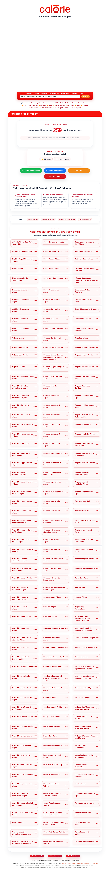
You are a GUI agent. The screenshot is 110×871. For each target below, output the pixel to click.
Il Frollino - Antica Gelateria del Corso (85, 270)
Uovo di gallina (36, 103)
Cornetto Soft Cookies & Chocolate (52, 521)
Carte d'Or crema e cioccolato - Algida (19, 473)
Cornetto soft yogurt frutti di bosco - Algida (54, 589)
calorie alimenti (33, 219)
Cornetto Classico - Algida (53, 328)
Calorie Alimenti (37, 856)
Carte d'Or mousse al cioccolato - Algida (20, 589)
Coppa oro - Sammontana (53, 278)
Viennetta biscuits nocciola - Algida (85, 795)
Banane (67, 108)
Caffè (62, 103)
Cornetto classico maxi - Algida (52, 339)
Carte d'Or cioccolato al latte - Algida (21, 454)
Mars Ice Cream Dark (82, 501)
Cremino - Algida (49, 607)
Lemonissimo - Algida (83, 319)
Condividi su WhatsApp (31, 170)
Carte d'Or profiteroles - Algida (21, 648)
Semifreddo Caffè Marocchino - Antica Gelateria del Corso (82, 618)
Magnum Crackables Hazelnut (82, 387)
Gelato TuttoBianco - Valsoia (54, 832)
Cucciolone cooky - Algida (53, 666)
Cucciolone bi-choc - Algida (53, 647)
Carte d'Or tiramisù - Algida (22, 717)
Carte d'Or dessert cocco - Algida (22, 512)
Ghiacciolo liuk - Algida (83, 251)
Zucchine (71, 105)
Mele (57, 103)
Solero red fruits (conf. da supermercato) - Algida (84, 668)
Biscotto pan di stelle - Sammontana (20, 279)
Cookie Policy (88, 863)
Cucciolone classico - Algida (54, 657)
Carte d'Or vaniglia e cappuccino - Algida (20, 795)
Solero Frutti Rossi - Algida (85, 647)
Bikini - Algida (17, 268)
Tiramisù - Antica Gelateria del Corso (84, 775)
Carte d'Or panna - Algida (21, 616)
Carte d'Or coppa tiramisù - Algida (22, 464)
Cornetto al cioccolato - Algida (52, 310)
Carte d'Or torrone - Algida (22, 736)
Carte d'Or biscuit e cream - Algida (22, 425)
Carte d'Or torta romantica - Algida (22, 775)
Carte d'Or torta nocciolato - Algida (22, 766)
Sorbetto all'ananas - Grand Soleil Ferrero (85, 737)
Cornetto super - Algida (52, 597)
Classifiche (74, 93)
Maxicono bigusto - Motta (84, 559)
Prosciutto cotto (33, 105)
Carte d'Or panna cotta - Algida (21, 629)
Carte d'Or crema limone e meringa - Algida (22, 493)
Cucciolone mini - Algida (52, 707)
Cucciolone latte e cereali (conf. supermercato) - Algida (52, 678)
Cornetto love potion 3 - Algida (52, 416)
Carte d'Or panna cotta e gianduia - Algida (21, 639)
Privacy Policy (79, 863)
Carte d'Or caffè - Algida (21, 443)
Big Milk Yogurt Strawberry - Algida (22, 260)
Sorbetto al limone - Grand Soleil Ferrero (84, 718)
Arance (74, 103)
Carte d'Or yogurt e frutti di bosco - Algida (22, 804)
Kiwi (24, 105)
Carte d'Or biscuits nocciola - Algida (22, 435)
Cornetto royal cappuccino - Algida (53, 493)
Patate (50, 105)
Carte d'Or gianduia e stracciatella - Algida (20, 560)
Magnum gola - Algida (83, 424)
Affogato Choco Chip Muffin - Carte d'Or (22, 243)
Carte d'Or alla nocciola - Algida (21, 416)
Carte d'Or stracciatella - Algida (21, 677)
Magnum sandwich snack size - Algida (84, 445)
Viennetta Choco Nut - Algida (83, 823)
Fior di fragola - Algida (51, 726)
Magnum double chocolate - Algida (85, 406)
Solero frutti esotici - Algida (85, 638)
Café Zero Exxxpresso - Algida (21, 310)
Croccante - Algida (50, 616)
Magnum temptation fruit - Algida (84, 493)
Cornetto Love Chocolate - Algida (53, 377)
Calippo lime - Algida (20, 355)
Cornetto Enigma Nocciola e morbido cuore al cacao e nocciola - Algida (53, 357)
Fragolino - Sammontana (52, 745)
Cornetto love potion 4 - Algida (52, 425)
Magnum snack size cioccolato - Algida (82, 473)
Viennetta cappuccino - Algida (83, 814)
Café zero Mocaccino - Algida (20, 320)
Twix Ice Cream (80, 784)
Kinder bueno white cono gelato (84, 301)
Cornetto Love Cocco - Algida (51, 387)
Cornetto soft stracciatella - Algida (53, 560)
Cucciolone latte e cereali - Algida (53, 689)
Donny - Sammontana (51, 717)
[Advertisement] (55, 36)
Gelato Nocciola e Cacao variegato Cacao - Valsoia (52, 814)
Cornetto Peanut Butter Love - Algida (52, 473)
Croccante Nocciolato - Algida (52, 639)
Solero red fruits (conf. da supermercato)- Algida (84, 677)
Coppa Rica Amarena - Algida (51, 291)
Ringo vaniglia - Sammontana (80, 608)
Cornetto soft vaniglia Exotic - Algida (51, 579)
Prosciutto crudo (83, 103)
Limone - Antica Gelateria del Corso (84, 329)
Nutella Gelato (80, 587)
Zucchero (43, 105)
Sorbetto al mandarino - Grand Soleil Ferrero (83, 727)
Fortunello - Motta (50, 736)
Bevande (36, 93)
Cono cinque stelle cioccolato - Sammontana (21, 833)
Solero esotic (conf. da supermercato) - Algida (83, 629)
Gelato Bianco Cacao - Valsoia (51, 785)
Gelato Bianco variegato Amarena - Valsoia (52, 795)
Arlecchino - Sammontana (22, 251)
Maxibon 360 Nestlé (82, 511)
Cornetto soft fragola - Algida (51, 541)
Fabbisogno (65, 93)
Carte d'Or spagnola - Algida (23, 666)
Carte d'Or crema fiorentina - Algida (22, 483)
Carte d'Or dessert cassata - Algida (22, 502)
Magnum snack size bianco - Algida (85, 464)
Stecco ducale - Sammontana (80, 747)
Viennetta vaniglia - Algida (84, 841)
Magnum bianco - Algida (84, 355)
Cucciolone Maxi (49, 697)
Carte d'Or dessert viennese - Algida (22, 550)
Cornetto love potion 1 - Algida (52, 397)
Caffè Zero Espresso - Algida (20, 329)
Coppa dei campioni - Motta (53, 242)
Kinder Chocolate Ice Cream (85, 309)
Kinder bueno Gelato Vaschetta (82, 291)
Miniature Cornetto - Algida (85, 568)
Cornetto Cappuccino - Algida (51, 320)
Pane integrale (58, 108)
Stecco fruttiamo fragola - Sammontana (84, 756)
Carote (78, 105)
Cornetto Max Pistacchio (52, 453)
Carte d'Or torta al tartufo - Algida (22, 747)
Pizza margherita (46, 108)
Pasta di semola (48, 103)
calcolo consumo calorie (67, 219)
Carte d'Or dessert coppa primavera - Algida (21, 521)
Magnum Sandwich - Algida (85, 347)
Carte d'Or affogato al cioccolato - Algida (20, 387)
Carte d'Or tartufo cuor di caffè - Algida (21, 708)
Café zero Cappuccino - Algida (21, 301)
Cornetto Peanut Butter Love (52, 464)
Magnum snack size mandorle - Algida (82, 483)
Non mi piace (62, 159)
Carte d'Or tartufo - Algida (22, 688)
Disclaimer (95, 863)
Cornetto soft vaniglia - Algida (52, 569)
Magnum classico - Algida (84, 367)
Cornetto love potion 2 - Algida (52, 406)
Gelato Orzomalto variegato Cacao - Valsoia (53, 823)
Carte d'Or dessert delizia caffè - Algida (21, 531)
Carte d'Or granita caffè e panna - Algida (21, 569)
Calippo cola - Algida (20, 347)
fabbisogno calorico (48, 219)
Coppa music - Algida (51, 268)
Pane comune (34, 108)
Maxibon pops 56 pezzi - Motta (84, 531)
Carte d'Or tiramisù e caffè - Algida (22, 727)
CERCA (85, 96)
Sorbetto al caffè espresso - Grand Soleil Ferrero (85, 708)
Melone (67, 103)
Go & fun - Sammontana (84, 259)
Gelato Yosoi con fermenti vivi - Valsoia (84, 243)
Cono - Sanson (17, 822)
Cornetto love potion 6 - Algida (52, 445)
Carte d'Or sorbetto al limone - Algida (20, 658)
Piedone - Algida (81, 597)
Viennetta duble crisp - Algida (83, 833)
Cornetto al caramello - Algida (51, 301)
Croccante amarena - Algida (53, 628)
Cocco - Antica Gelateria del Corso (22, 814)
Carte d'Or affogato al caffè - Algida (23, 377)
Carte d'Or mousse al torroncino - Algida (20, 598)
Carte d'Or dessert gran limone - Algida (21, 541)
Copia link (78, 170)
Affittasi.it (64, 863)
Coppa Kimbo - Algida (51, 259)
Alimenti (28, 93)
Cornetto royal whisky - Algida (52, 502)
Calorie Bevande (55, 856)
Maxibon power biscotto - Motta (84, 550)
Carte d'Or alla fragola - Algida (21, 406)
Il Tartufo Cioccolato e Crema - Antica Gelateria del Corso (85, 280)
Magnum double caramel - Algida (84, 397)
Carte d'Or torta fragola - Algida (21, 756)
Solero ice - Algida (81, 657)
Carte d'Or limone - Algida (22, 578)
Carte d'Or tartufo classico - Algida (22, 699)
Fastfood (44, 93)
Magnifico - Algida (81, 338)
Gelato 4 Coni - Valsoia (51, 774)
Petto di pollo (76, 108)
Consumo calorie (54, 93)
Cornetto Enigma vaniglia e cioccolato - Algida (53, 368)
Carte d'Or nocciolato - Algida (20, 608)
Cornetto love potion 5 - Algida (52, 435)
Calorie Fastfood (73, 856)
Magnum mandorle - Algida (85, 434)
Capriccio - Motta (18, 367)
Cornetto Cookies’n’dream (53, 347)
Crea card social (55, 176)
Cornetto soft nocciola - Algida (52, 550)
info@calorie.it (71, 863)
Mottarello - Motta (81, 578)
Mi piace (46, 159)
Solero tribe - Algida (82, 697)
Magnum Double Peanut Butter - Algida (84, 416)
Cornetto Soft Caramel (51, 511)
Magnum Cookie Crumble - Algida (85, 377)
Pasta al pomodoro (60, 105)
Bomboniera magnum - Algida (20, 291)
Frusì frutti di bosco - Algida (53, 765)
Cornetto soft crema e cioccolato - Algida (51, 531)
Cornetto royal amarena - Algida (52, 483)
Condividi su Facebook (54, 170)
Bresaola (85, 105)
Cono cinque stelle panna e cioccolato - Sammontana (22, 843)
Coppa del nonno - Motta (52, 251)
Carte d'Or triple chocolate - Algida (22, 785)
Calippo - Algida (18, 338)
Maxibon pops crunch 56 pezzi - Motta (84, 541)
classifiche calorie (85, 219)
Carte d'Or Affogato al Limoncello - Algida (20, 397)
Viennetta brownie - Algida (84, 803)
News (81, 93)
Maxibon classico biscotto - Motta (85, 521)
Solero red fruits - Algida (84, 688)
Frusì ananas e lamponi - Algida (52, 756)
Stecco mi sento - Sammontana (81, 766)
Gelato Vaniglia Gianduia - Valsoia (53, 843)
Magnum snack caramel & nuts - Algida (84, 454)
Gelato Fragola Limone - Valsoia (52, 804)
